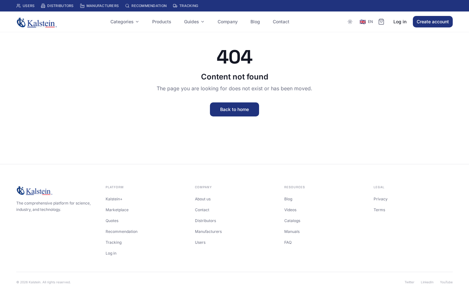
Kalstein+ (114, 199)
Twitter (409, 282)
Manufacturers (102, 6)
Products (161, 21)
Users (28, 6)
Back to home (234, 109)
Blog (255, 21)
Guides (191, 21)
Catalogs (292, 220)
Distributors (60, 6)
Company (228, 21)
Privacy (381, 199)
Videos (290, 209)
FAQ (288, 242)
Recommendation (149, 6)
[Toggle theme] (350, 22)
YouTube (446, 282)
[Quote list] (381, 21)
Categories (122, 21)
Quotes (112, 220)
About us (203, 199)
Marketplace (117, 209)
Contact (281, 21)
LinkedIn (427, 282)
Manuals (292, 231)
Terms (379, 209)
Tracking (188, 6)
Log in (399, 21)
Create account (433, 21)
